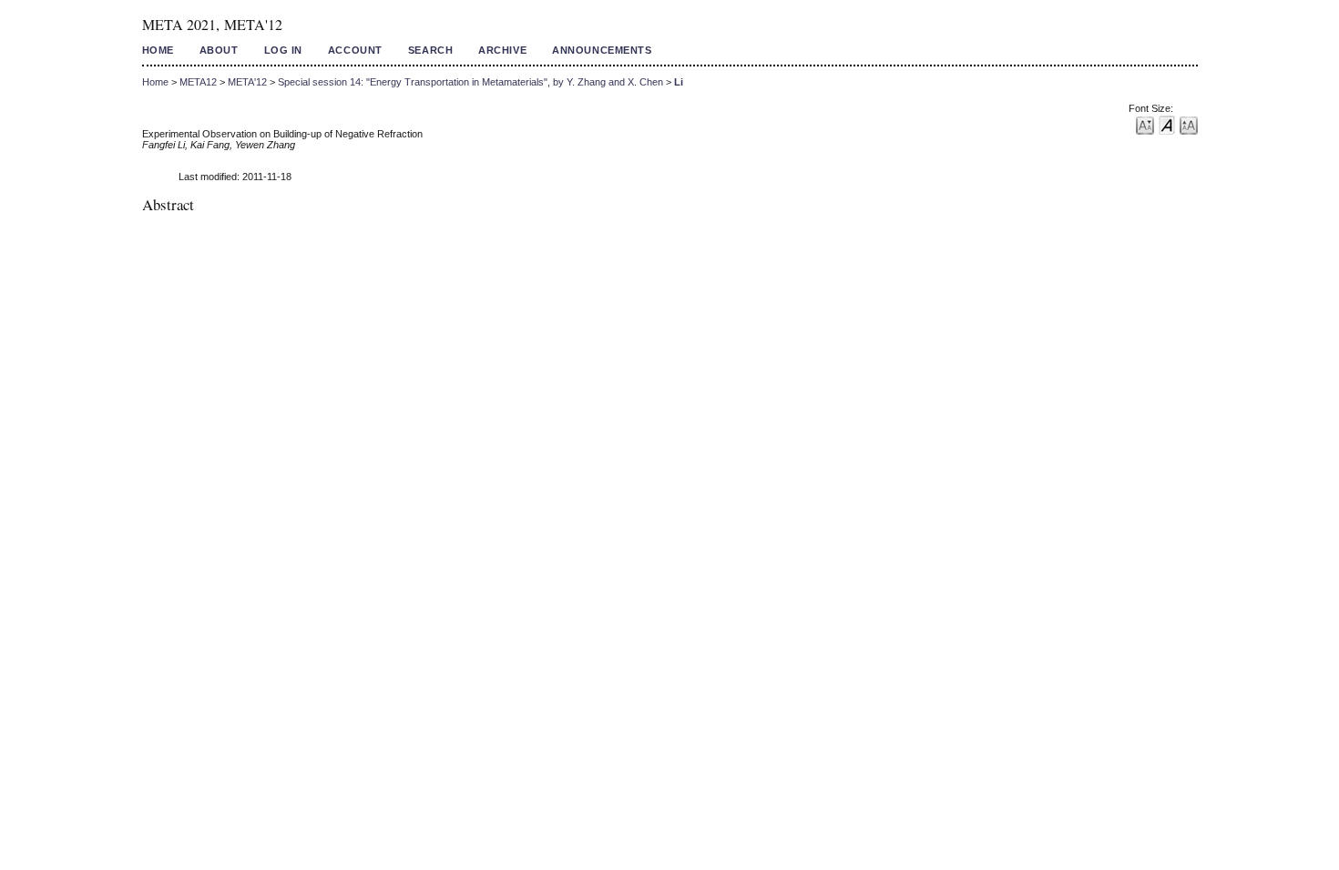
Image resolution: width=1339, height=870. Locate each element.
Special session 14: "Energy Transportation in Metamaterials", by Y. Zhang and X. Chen (470, 81)
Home (158, 50)
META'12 (247, 81)
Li (678, 81)
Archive (502, 50)
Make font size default (1167, 124)
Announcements (601, 50)
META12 (198, 81)
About (219, 50)
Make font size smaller (1145, 124)
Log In (283, 50)
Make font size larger (1189, 124)
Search (430, 50)
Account (355, 50)
